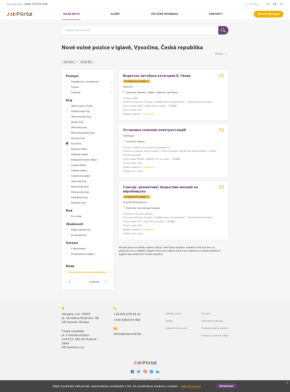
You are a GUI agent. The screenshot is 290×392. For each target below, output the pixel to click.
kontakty (216, 14)
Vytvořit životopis (268, 14)
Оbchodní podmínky (212, 320)
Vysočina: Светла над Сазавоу (143, 208)
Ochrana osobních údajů (214, 335)
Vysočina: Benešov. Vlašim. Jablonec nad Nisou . (152, 92)
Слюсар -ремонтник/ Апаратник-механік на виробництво (160, 189)
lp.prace (128, 86)
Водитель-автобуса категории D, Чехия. (157, 76)
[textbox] (77, 30)
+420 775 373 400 (35, 4)
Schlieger (129, 135)
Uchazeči (19, 14)
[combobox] (140, 30)
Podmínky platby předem (214, 328)
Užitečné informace (176, 328)
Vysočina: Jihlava (135, 141)
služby (115, 14)
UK (268, 4)
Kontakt (205, 313)
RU (281, 4)
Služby (169, 320)
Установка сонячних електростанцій (154, 130)
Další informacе (191, 386)
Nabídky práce (173, 313)
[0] (74, 281)
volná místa (71, 14)
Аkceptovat (227, 386)
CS (274, 4)
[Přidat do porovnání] (221, 75)
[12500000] (94, 281)
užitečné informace (164, 14)
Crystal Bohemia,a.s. (135, 202)
